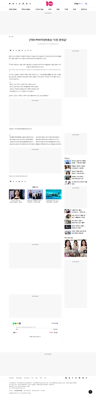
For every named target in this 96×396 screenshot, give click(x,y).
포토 (74, 9)
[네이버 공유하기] (19, 50)
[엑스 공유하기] (16, 50)
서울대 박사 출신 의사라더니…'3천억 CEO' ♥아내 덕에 (79, 212)
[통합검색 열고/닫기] (86, 4)
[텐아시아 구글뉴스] (30, 3)
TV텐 (66, 9)
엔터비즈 (84, 9)
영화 (58, 9)
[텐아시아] (49, 3)
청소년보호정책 (27, 390)
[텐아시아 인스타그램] (23, 3)
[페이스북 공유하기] (13, 50)
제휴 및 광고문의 (35, 390)
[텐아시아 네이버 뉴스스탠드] (26, 3)
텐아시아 (17, 393)
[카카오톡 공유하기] (10, 50)
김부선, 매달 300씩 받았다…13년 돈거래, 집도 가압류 (78, 173)
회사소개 (11, 390)
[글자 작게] (30, 50)
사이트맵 (43, 390)
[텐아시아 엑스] (19, 3)
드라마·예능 (39, 9)
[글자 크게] (28, 50)
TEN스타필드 (26, 9)
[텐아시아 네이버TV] (13, 3)
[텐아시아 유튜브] (9, 3)
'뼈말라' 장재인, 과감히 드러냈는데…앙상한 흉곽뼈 (78, 168)
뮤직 (50, 9)
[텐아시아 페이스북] (16, 3)
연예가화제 (12, 9)
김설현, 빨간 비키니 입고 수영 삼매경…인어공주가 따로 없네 (52, 202)
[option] (75, 246)
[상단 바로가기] (90, 392)
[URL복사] (25, 50)
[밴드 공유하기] (22, 50)
